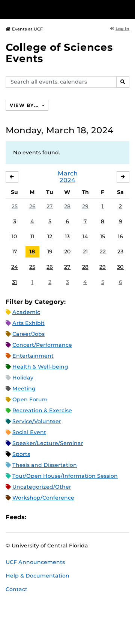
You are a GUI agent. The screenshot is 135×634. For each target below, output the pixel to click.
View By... (25, 105)
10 (14, 236)
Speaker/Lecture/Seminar (47, 443)
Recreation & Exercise (42, 410)
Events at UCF (27, 29)
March (68, 173)
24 (14, 267)
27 (49, 206)
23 (120, 251)
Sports (21, 454)
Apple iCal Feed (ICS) (36, 517)
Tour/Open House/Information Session (65, 475)
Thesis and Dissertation (44, 465)
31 (14, 282)
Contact (16, 589)
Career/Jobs (28, 334)
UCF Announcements (35, 562)
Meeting (24, 388)
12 (49, 236)
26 (32, 206)
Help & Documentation (37, 575)
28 (67, 206)
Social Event (29, 432)
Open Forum (30, 399)
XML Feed (74, 517)
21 (85, 251)
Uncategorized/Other (41, 486)
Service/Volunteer (36, 421)
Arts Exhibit (28, 323)
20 (67, 251)
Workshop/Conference (43, 497)
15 (102, 236)
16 (120, 236)
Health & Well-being (40, 366)
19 (49, 251)
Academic (26, 312)
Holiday (22, 377)
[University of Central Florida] (57, 9)
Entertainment (33, 355)
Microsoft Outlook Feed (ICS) (48, 517)
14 (85, 236)
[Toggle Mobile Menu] (127, 8)
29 (85, 206)
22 (103, 251)
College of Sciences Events (59, 53)
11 (32, 236)
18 (32, 251)
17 (14, 251)
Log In (122, 28)
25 (15, 206)
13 (67, 236)
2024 (67, 180)
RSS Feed (61, 517)
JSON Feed (87, 517)
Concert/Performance (42, 344)
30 (120, 267)
